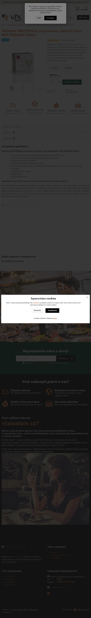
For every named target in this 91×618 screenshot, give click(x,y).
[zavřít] (87, 297)
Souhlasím (52, 310)
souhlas (36, 303)
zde (55, 318)
